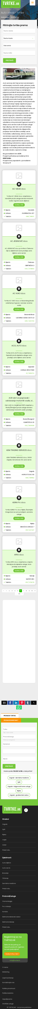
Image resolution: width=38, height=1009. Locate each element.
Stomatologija (7, 901)
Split (19, 782)
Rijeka (19, 791)
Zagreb (4, 824)
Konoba (5, 912)
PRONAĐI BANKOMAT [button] (11, 720)
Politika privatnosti (8, 988)
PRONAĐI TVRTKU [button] (10, 716)
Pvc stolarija (6, 906)
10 (32, 591)
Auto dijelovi (6, 863)
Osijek (4, 840)
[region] (19, 629)
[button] (32, 2)
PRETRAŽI (9, 60)
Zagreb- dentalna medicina (19, 778)
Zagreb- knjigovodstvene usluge (19, 786)
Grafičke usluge (7, 1004)
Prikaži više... (6, 850)
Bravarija (5, 873)
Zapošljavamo (7, 999)
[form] (19, 42)
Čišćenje (5, 878)
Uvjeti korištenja (7, 978)
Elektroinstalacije (8, 922)
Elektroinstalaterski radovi (11, 917)
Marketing (5, 972)
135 (19, 594)
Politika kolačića (7, 993)
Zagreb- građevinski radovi (19, 795)
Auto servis (6, 868)
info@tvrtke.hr (15, 960)
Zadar (4, 845)
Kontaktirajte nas (8, 982)
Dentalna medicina (9, 883)
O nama (5, 967)
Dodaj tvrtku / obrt (12, 954)
